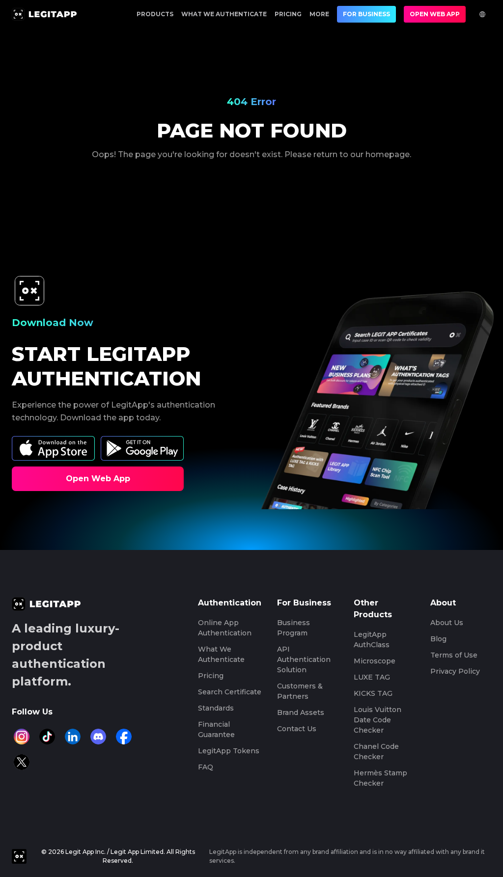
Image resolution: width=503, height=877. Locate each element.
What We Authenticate (224, 14)
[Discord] (98, 736)
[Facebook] (124, 736)
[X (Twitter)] (21, 762)
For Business (366, 14)
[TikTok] (47, 736)
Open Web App (435, 14)
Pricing (288, 14)
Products (155, 14)
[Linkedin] (73, 736)
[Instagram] (21, 736)
